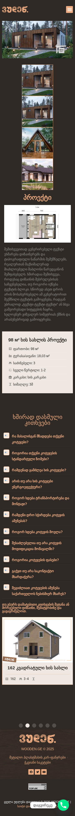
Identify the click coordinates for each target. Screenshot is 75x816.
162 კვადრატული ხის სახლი (38, 667)
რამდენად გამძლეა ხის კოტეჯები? (39, 470)
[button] (69, 9)
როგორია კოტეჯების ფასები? (35, 560)
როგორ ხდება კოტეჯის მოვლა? (37, 532)
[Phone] (63, 805)
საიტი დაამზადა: (29, 806)
